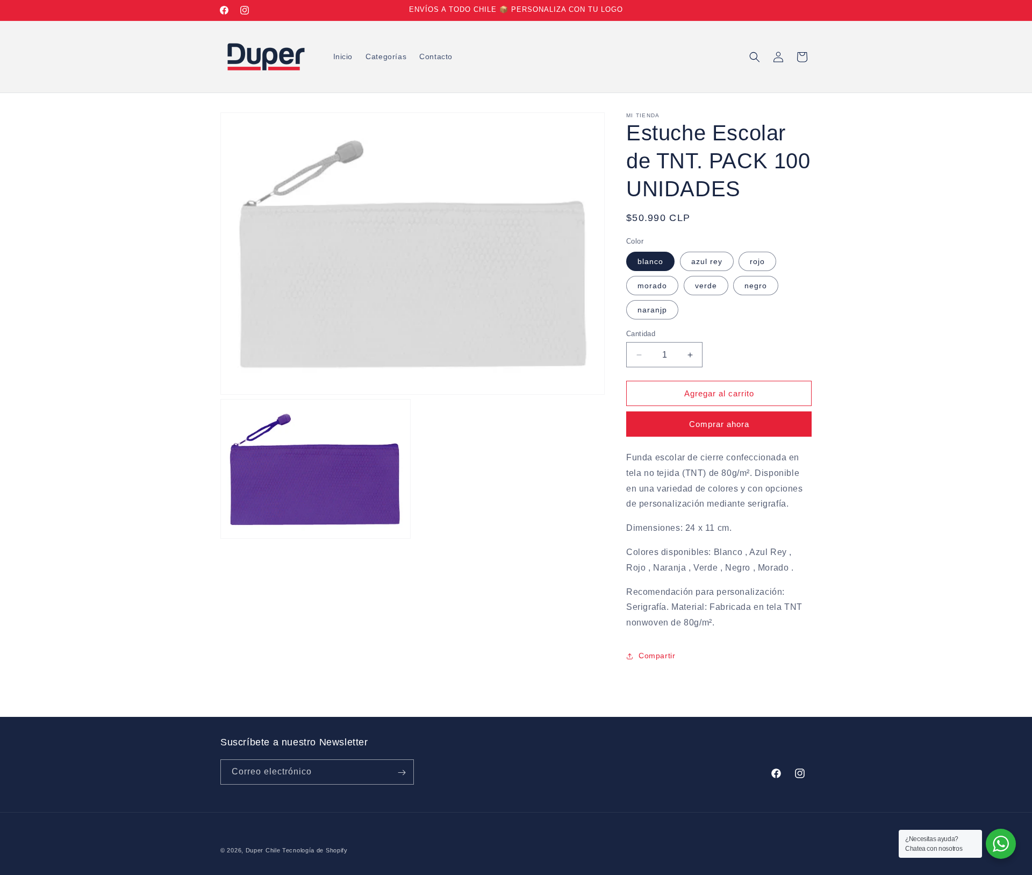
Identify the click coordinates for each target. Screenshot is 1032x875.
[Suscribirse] (401, 772)
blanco (650, 261)
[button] (754, 57)
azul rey (706, 261)
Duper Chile (263, 850)
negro (755, 285)
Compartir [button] (657, 655)
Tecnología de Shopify (315, 850)
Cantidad (640, 334)
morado (652, 285)
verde (706, 285)
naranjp (652, 309)
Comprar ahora (719, 424)
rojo (757, 261)
